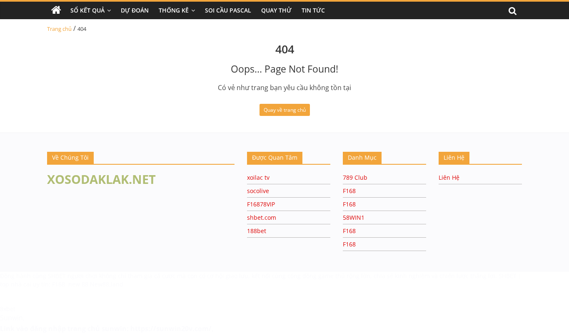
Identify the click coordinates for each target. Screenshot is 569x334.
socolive (258, 191)
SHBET (57, 276)
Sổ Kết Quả (87, 10)
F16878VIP (261, 204)
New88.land (106, 284)
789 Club (355, 177)
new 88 (78, 284)
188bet (256, 231)
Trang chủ (59, 29)
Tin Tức (313, 10)
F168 (349, 191)
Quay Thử (276, 10)
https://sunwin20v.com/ (171, 328)
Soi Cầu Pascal (228, 10)
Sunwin (11, 317)
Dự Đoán (135, 10)
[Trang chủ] (56, 10)
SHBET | (510, 276)
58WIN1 (353, 217)
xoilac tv (258, 177)
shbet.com (261, 217)
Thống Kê (174, 10)
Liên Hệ (449, 177)
